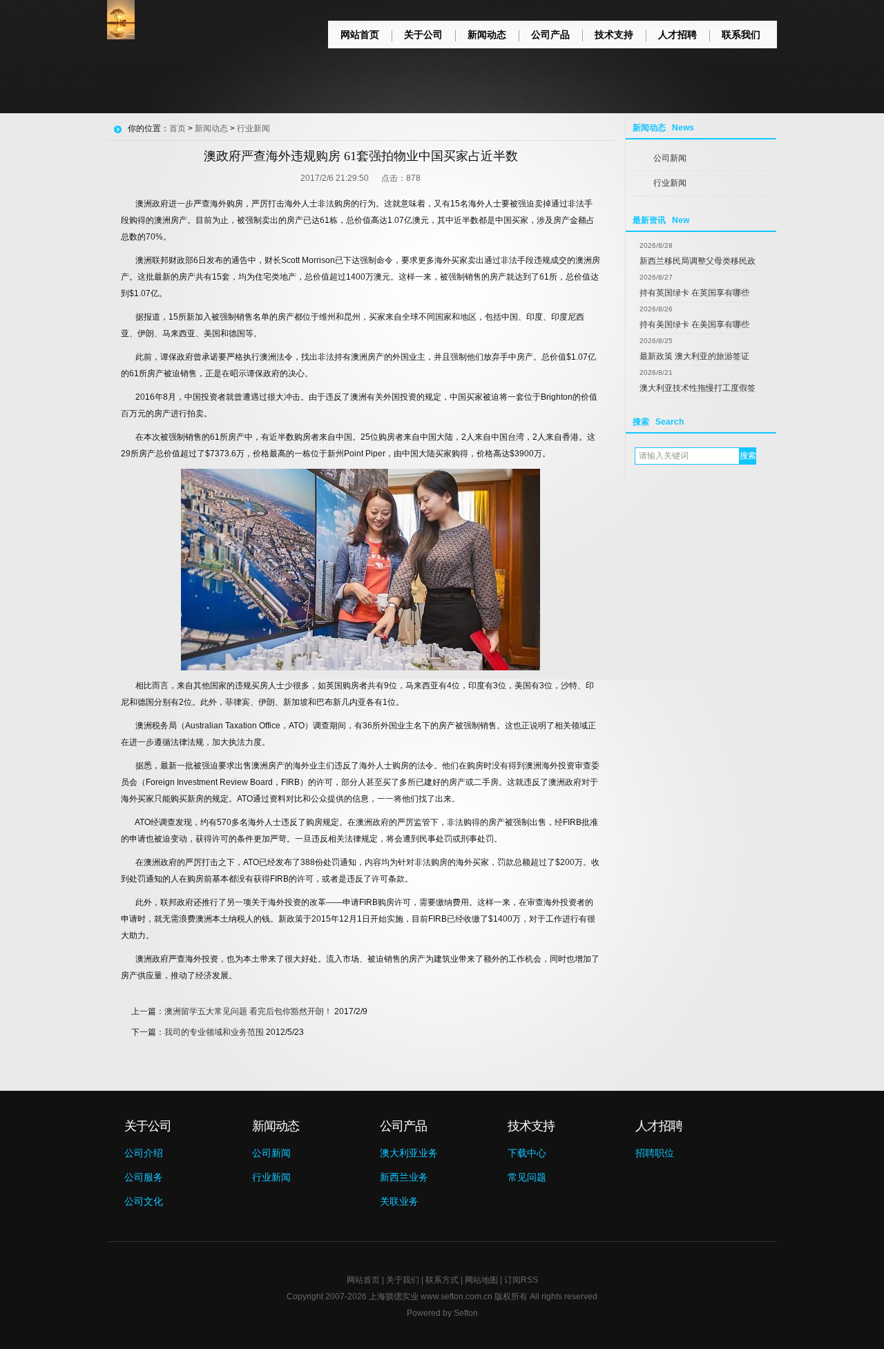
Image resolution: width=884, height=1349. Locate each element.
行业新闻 (669, 183)
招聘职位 (654, 1152)
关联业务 (399, 1201)
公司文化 (143, 1201)
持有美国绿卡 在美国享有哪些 (694, 324)
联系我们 (741, 34)
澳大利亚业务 (409, 1152)
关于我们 (402, 1280)
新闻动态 (487, 34)
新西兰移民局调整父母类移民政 (698, 261)
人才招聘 (677, 34)
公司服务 (143, 1177)
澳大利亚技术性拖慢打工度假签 (698, 388)
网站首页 (359, 34)
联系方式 (442, 1280)
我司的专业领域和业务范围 (214, 1032)
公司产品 (550, 34)
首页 (177, 128)
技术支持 (614, 34)
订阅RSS (521, 1280)
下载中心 (527, 1152)
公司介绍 (143, 1152)
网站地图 (481, 1280)
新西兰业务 (404, 1177)
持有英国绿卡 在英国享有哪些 (694, 293)
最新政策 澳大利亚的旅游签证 (694, 356)
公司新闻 (669, 158)
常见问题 (527, 1177)
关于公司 (423, 34)
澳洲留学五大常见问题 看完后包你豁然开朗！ (248, 1011)
